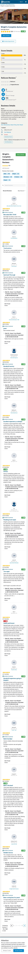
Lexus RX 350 (14, 844)
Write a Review (6, 35)
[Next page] (24, 925)
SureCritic (2, 4)
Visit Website (7, 132)
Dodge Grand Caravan (14, 888)
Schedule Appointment (8, 41)
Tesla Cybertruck (14, 412)
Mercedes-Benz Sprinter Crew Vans (14, 205)
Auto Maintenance (10, 4)
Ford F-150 (14, 730)
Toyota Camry (14, 669)
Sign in (21, 1)
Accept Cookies (18, 950)
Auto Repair (20, 124)
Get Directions (8, 142)
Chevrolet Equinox (14, 357)
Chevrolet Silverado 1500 (14, 319)
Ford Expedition (14, 238)
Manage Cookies (7, 950)
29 (22, 925)
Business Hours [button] (8, 136)
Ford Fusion (14, 266)
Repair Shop (14, 124)
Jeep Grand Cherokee (14, 562)
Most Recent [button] (21, 190)
